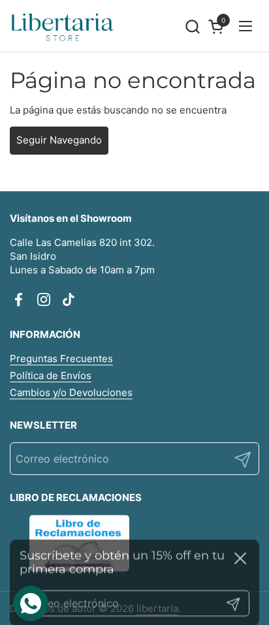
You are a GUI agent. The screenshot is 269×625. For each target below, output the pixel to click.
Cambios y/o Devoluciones (71, 392)
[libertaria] (63, 26)
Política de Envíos (50, 375)
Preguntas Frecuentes (61, 358)
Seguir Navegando (59, 140)
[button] (192, 26)
